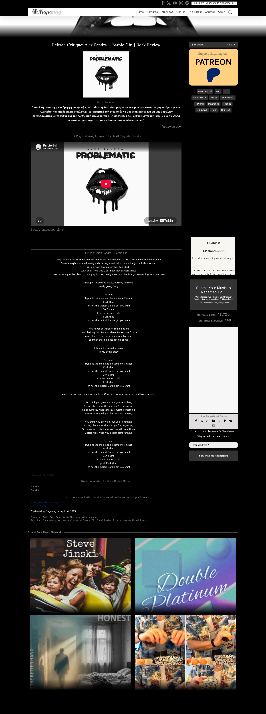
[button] (230, 12)
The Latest (75, 517)
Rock (52, 517)
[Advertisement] (213, 131)
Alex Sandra (63, 520)
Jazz (226, 91)
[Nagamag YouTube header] (176, 3)
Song (58, 517)
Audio (45, 517)
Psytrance (213, 104)
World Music (199, 97)
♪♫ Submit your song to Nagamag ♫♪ (214, 3)
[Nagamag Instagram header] (182, 3)
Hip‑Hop (225, 110)
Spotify (65, 517)
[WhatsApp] (219, 421)
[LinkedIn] (213, 421)
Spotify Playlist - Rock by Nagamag (114, 520)
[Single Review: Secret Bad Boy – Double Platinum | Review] (185, 588)
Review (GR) (89, 520)
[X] (202, 421)
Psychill (200, 104)
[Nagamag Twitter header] (170, 3)
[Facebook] (196, 421)
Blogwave (202, 110)
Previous (199, 45)
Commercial (76, 520)
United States (138, 520)
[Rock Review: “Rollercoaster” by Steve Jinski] (80, 588)
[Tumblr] (225, 421)
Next (230, 45)
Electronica (228, 97)
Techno (227, 104)
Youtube (93, 517)
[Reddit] (208, 421)
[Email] (213, 425)
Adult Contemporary (46, 520)
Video (84, 517)
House (214, 97)
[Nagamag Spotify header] (188, 3)
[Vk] (231, 421)
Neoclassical (205, 91)
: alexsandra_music (47, 502)
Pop (218, 91)
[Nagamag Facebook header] (164, 3)
